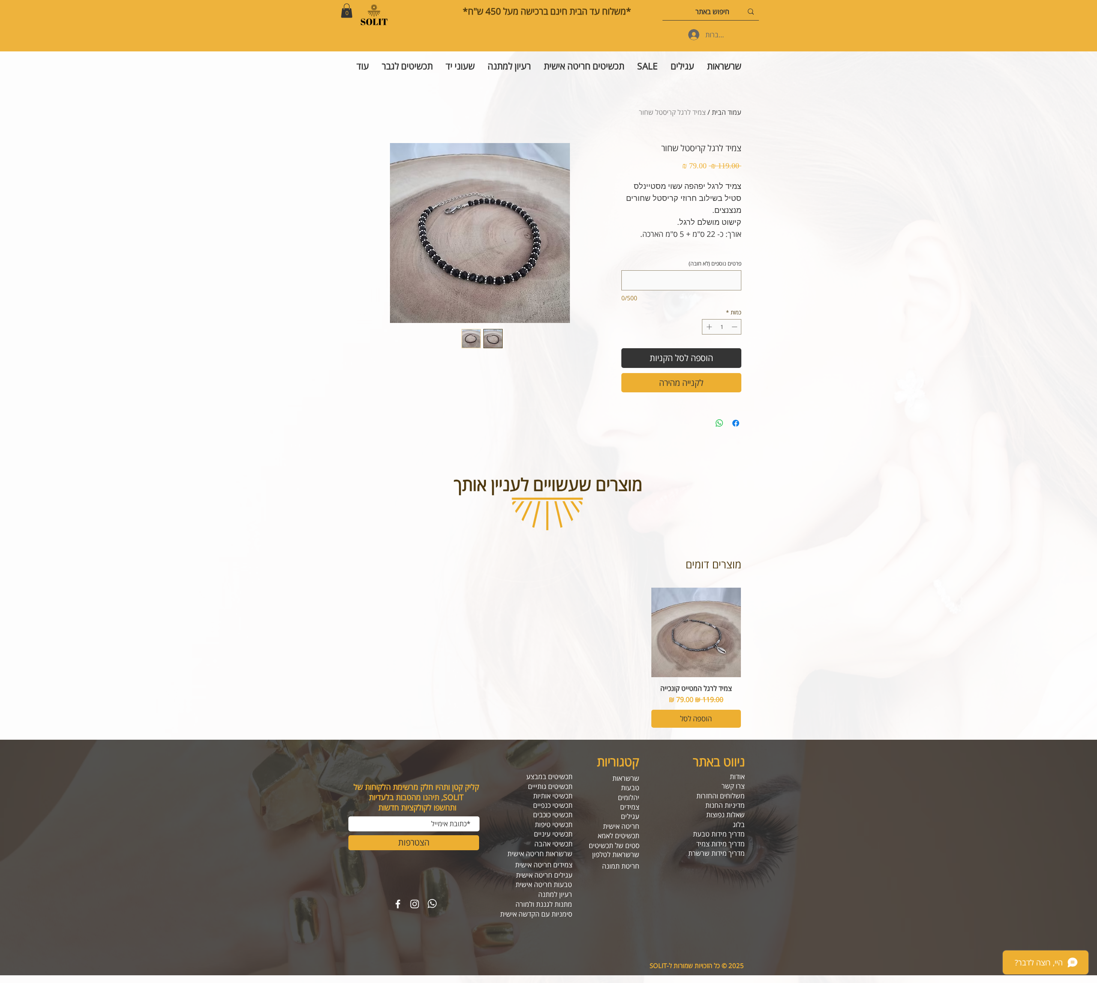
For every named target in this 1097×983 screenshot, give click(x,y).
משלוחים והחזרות (720, 796)
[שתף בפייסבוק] (736, 423)
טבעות (630, 787)
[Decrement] (735, 327)
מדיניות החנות (725, 805)
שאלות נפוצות (725, 814)
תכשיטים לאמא (618, 835)
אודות (737, 776)
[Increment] (708, 327)
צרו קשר (733, 786)
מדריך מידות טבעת (719, 834)
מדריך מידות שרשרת (716, 853)
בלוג (739, 824)
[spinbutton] (721, 327)
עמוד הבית (726, 112)
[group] (548, 657)
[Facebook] (398, 904)
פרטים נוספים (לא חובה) (715, 263)
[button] (347, 10)
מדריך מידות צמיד (720, 844)
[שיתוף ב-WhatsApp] (719, 423)
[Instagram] (414, 904)
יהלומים (628, 797)
